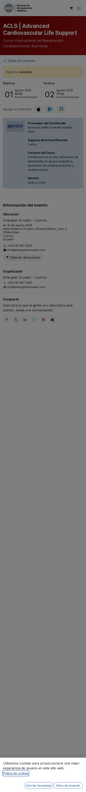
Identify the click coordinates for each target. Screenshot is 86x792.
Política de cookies (15, 773)
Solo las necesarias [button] (38, 785)
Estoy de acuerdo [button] (68, 785)
